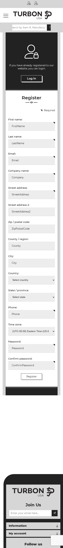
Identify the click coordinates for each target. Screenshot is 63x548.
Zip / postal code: (19, 222)
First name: (15, 119)
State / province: (18, 290)
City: (11, 256)
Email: (12, 153)
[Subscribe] (55, 513)
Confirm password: (20, 358)
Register (29, 4)
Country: (13, 273)
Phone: (12, 307)
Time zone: (15, 324)
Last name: (15, 136)
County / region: (18, 239)
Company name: (18, 170)
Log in (36, 4)
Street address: (17, 187)
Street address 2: (18, 205)
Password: (14, 341)
